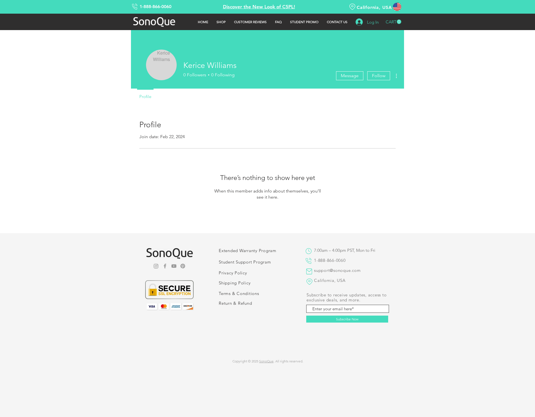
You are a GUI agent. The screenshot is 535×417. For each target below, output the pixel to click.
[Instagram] (156, 266)
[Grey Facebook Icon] (165, 266)
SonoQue (266, 361)
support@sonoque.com (337, 270)
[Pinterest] (183, 266)
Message (350, 75)
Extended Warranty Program (247, 250)
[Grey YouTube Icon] (174, 266)
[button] (393, 21)
